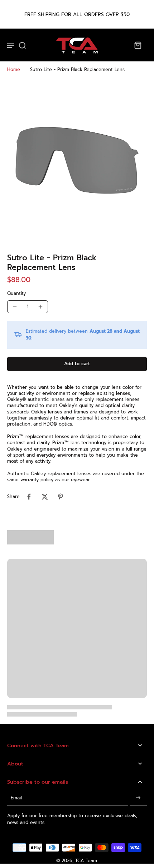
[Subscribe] (138, 798)
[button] (77, 364)
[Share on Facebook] (29, 496)
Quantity (16, 293)
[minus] (15, 307)
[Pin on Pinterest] (60, 496)
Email (16, 798)
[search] (22, 45)
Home (13, 69)
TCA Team (86, 860)
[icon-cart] (137, 45)
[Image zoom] (77, 160)
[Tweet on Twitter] (45, 496)
